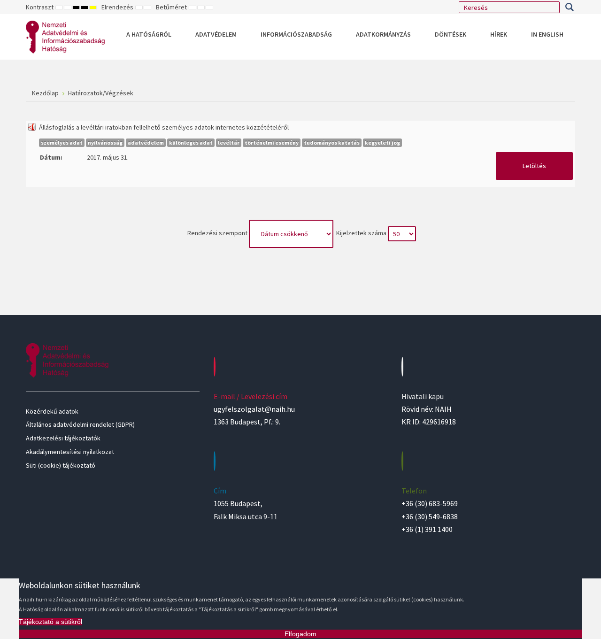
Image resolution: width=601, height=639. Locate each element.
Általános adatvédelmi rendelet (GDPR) (80, 424)
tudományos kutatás (332, 142)
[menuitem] (149, 34)
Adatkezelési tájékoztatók (63, 438)
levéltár (228, 142)
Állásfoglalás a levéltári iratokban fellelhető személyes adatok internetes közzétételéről (164, 127)
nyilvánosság (105, 142)
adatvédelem (146, 142)
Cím (220, 490)
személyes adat (62, 142)
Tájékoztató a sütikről (50, 621)
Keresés (569, 7)
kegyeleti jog (382, 142)
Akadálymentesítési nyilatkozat (70, 451)
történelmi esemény (272, 142)
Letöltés (534, 166)
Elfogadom (300, 634)
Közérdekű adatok (52, 411)
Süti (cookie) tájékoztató (60, 465)
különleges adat (191, 142)
